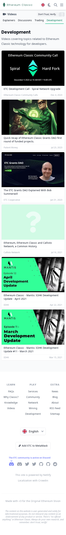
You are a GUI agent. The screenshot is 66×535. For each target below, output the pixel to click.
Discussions (25, 20)
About (55, 402)
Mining (33, 408)
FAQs (11, 391)
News (55, 391)
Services (33, 391)
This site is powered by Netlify (33, 475)
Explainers (9, 20)
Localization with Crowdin (33, 480)
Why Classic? (11, 397)
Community (33, 397)
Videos (11, 408)
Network (33, 402)
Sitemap (55, 413)
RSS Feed (55, 408)
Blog (55, 397)
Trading (39, 20)
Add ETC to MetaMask (35, 445)
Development (54, 20)
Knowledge (11, 402)
